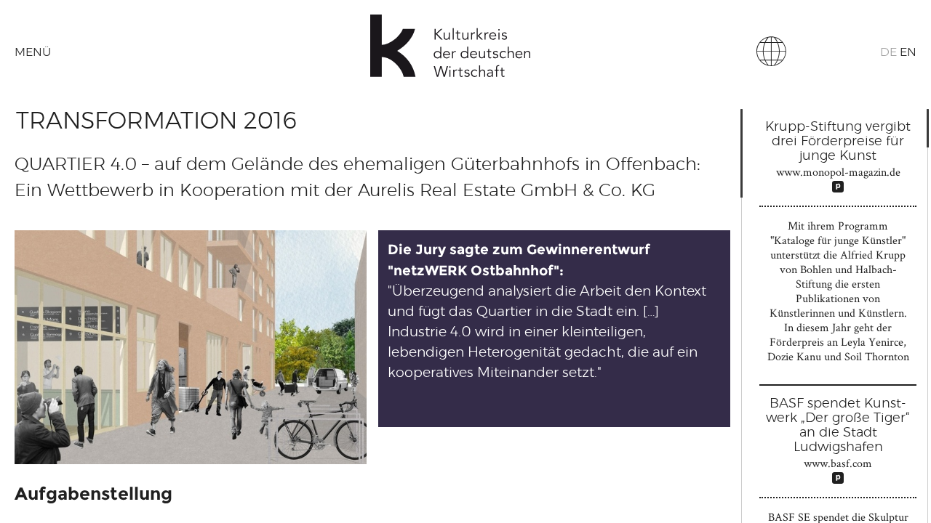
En (908, 52)
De (888, 52)
